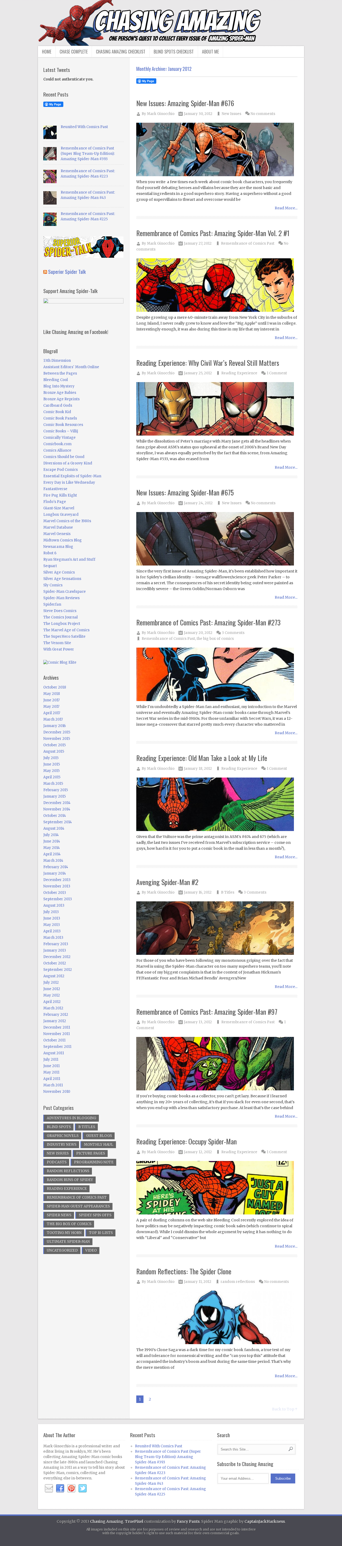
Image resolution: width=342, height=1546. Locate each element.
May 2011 (51, 1072)
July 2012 (51, 982)
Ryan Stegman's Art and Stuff (69, 559)
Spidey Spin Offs (95, 1215)
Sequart (50, 566)
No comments (263, 113)
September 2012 (57, 969)
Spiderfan (52, 604)
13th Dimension (57, 360)
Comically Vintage (59, 437)
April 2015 (51, 777)
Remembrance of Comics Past (247, 243)
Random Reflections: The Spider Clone (183, 1271)
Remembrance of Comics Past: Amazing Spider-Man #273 (208, 622)
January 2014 (54, 873)
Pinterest (71, 1488)
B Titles (227, 892)
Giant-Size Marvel (58, 508)
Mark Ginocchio (160, 113)
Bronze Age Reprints (61, 399)
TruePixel (134, 1521)
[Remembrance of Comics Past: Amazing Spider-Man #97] (217, 1064)
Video (91, 1250)
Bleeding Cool (55, 380)
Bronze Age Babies (59, 392)
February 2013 (55, 944)
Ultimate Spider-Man (68, 1241)
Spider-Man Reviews (61, 598)
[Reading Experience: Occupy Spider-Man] (217, 1188)
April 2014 (52, 854)
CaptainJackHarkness (264, 1521)
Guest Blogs (99, 1135)
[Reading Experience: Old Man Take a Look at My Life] (217, 805)
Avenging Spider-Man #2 (167, 882)
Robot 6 (49, 553)
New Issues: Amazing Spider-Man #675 (185, 492)
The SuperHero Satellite (64, 636)
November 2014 (56, 809)
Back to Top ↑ (284, 1409)
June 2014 (51, 841)
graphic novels (63, 1135)
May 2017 (51, 706)
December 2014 (57, 803)
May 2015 (51, 770)
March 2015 (53, 783)
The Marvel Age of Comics (66, 630)
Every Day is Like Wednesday (69, 482)
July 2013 (51, 912)
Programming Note (94, 1162)
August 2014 (53, 828)
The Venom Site (57, 643)
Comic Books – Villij (60, 431)
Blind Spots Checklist (174, 51)
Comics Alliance (57, 450)
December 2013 (57, 880)
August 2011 (53, 1053)
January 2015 (54, 796)
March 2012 (53, 1008)
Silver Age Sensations (62, 578)
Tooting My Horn (64, 1232)
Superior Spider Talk (67, 271)
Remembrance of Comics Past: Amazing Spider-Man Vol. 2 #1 (212, 233)
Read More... (286, 208)
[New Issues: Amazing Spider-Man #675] (217, 539)
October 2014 (54, 815)
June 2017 (51, 700)
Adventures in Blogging (71, 1118)
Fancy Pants (188, 1521)
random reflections (238, 1281)
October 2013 (54, 892)
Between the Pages (60, 373)
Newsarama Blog (58, 546)
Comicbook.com (57, 444)
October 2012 (54, 963)
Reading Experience (239, 373)
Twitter (82, 1488)
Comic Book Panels (60, 418)
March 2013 (53, 937)
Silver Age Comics (59, 572)
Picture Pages (90, 1153)
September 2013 (57, 899)
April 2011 (51, 1078)
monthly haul (98, 1144)
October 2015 (54, 745)
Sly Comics (53, 585)
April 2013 (52, 931)
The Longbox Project (61, 623)
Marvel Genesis (57, 534)
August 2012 (53, 976)
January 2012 (54, 1021)
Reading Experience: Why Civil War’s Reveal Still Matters (207, 362)
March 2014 (53, 860)
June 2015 (51, 764)
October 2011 (54, 1040)
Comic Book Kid (57, 412)
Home (46, 51)
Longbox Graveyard (61, 514)
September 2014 (57, 822)
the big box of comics (215, 638)
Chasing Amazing (106, 1521)
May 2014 (51, 847)
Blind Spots (59, 1127)
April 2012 (52, 1001)
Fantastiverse (55, 489)
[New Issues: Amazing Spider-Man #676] (217, 150)
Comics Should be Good (63, 457)
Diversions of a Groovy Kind (67, 463)
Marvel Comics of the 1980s (67, 521)
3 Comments (233, 632)
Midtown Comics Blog (62, 540)
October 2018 (54, 687)
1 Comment (277, 373)
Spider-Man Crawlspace (64, 591)
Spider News (59, 1215)
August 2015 (53, 751)
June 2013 (51, 918)
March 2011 (53, 1085)
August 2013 (53, 905)
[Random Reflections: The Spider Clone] (217, 1318)
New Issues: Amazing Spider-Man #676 (185, 103)
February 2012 (55, 1014)
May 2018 (51, 693)
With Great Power (58, 649)
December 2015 (56, 732)
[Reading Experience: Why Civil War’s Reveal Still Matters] (217, 409)
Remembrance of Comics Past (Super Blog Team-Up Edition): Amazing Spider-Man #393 (88, 153)
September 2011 (57, 1046)
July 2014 (51, 835)
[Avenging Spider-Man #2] (217, 928)
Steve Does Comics (59, 611)
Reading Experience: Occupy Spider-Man (186, 1141)
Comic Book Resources (63, 424)
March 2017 (53, 719)
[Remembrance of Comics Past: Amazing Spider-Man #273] (217, 675)
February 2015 (55, 790)
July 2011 (50, 1059)
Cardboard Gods (57, 405)
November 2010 (56, 1091)
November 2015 (56, 738)
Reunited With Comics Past (84, 127)
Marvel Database (58, 527)
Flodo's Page (54, 501)
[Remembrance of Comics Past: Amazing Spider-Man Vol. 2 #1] (217, 285)
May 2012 (51, 995)
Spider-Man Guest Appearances (78, 1206)
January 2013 (54, 950)
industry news (61, 1144)
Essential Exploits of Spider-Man (72, 476)
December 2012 (57, 957)
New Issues (231, 113)
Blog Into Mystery (59, 386)
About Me (210, 51)
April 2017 (51, 713)
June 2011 (51, 1066)
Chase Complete (74, 51)
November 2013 (56, 886)
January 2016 (54, 726)
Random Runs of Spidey (70, 1180)
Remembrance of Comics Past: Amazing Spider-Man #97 (206, 1011)
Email (49, 1488)
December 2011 (56, 1027)
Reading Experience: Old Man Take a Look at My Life (201, 758)
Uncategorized (62, 1250)
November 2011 (56, 1034)
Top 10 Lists (101, 1232)
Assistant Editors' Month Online (71, 367)
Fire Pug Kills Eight (60, 495)
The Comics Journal (60, 617)
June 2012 (51, 989)
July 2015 (51, 758)
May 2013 (51, 924)
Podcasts (57, 1162)
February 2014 (55, 867)
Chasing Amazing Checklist (120, 51)
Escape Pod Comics (60, 469)
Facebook (60, 1488)
